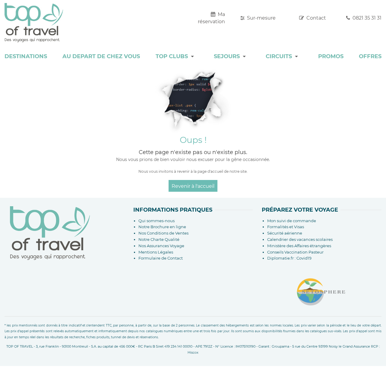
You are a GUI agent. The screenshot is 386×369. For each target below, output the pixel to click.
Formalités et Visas (285, 226)
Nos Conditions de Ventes (163, 233)
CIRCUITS (279, 56)
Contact (315, 18)
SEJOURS (227, 56)
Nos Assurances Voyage (161, 245)
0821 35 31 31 (366, 18)
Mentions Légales (155, 252)
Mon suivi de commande (291, 220)
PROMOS (330, 56)
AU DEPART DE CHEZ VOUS (101, 56)
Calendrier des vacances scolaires (300, 239)
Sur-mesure (261, 18)
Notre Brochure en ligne (162, 226)
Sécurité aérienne (284, 233)
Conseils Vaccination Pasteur (295, 252)
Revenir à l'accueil (193, 186)
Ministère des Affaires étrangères (299, 245)
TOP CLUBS (172, 56)
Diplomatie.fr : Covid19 (289, 258)
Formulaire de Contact (160, 258)
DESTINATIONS (26, 56)
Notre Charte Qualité (158, 239)
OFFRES (370, 56)
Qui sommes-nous (156, 220)
